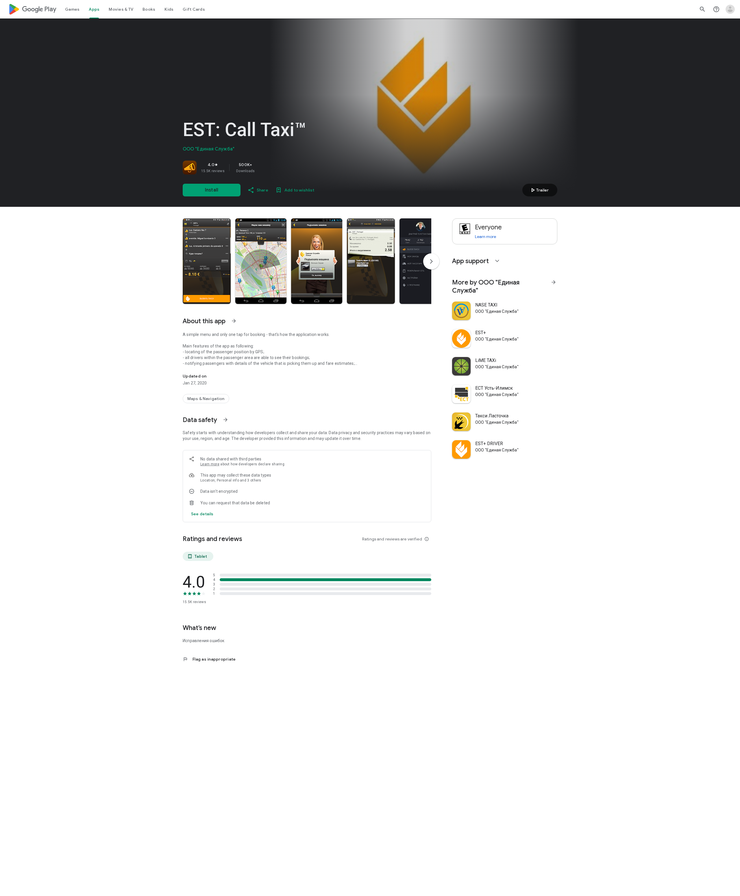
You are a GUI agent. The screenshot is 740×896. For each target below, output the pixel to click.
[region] (264, 167)
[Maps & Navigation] (206, 398)
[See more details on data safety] (202, 514)
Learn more (209, 464)
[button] (207, 261)
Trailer (539, 190)
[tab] (72, 9)
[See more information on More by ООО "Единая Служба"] (553, 282)
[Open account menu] (730, 9)
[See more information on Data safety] (225, 420)
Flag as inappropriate (209, 659)
